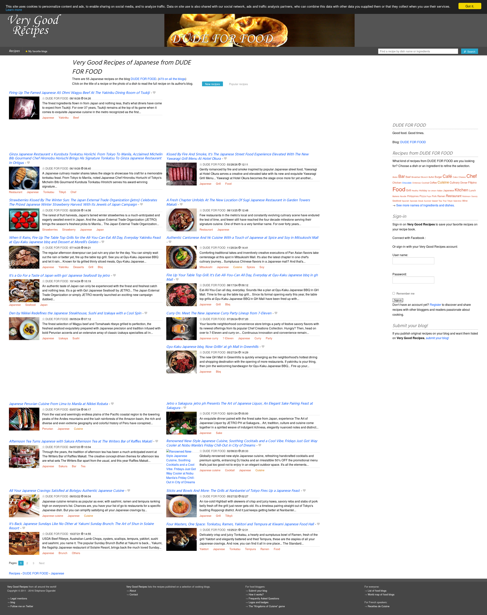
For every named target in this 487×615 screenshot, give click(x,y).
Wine (465, 200)
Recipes (14, 51)
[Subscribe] (43, 98)
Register (435, 304)
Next (42, 563)
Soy (261, 267)
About (133, 590)
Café (447, 176)
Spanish (405, 201)
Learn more (14, 9)
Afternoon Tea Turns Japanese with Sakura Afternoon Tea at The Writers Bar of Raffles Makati (80, 441)
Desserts (78, 267)
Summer (427, 201)
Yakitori (204, 549)
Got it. (470, 6)
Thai (444, 201)
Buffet (431, 176)
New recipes (212, 84)
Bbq (100, 267)
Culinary (455, 182)
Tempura (250, 549)
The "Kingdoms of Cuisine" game (267, 606)
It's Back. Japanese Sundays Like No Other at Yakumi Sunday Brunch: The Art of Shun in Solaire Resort (81, 526)
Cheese (462, 176)
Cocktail (230, 470)
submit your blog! (437, 338)
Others (76, 553)
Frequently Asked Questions (264, 598)
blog (12, 602)
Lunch (472, 190)
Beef (76, 117)
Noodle (403, 196)
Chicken (396, 182)
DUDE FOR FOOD (143, 79)
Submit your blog (258, 590)
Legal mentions (18, 598)
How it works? (256, 594)
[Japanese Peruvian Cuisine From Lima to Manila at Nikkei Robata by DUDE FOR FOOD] (24, 418)
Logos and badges (258, 602)
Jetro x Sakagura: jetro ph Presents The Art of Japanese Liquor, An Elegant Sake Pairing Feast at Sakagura (239, 406)
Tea (83, 466)
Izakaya (63, 338)
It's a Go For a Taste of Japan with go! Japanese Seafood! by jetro (59, 276)
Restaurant (15, 192)
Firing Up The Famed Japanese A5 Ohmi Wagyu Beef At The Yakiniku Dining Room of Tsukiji (79, 93)
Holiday (423, 190)
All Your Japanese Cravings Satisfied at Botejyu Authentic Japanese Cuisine (66, 491)
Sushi (75, 338)
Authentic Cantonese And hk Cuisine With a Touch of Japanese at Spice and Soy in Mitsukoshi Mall (242, 238)
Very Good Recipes (17, 586)
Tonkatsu (48, 192)
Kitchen (461, 189)
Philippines (413, 196)
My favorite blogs (37, 51)
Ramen (264, 549)
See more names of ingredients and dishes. (425, 205)
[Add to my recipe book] (154, 93)
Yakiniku (64, 117)
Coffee (433, 182)
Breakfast (415, 176)
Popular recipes (238, 84)
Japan (100, 229)
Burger (438, 177)
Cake (455, 176)
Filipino (472, 182)
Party (269, 338)
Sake (219, 433)
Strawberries (50, 229)
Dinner (463, 182)
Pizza (422, 196)
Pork (434, 196)
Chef (73, 192)
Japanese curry (209, 338)
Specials (413, 201)
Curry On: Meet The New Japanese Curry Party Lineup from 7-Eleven (218, 313)
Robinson (466, 196)
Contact (134, 594)
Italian (439, 190)
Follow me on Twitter (21, 606)
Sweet (435, 200)
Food (228, 183)
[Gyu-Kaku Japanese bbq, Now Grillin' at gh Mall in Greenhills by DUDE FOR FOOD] (181, 361)
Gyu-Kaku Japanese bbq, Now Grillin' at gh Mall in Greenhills (212, 347)
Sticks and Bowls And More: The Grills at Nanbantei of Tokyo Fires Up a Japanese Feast (233, 491)
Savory (474, 196)
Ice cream (432, 190)
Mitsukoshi (206, 267)
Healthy (415, 190)
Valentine (457, 201)
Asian (395, 176)
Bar (74, 466)
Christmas (416, 182)
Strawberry (69, 229)
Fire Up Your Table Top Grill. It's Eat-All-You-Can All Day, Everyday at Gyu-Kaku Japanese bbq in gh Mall (242, 277)
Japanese (48, 117)
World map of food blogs (381, 594)
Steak (420, 201)
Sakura (63, 466)
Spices (251, 267)
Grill (218, 183)
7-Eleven (228, 338)
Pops (429, 196)
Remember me (405, 293)
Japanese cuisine (210, 470)
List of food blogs (377, 590)
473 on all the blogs (172, 79)
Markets (395, 196)
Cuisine (237, 267)
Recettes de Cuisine (378, 606)
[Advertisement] (243, 121)
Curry (258, 338)
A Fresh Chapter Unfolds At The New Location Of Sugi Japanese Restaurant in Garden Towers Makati (238, 202)
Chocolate (406, 182)
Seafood (30, 305)
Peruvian (47, 428)
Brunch (63, 553)
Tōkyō (62, 192)
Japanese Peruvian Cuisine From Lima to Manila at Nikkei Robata (58, 404)
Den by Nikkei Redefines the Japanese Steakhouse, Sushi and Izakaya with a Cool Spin (75, 313)
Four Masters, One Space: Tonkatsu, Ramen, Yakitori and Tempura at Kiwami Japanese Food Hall (240, 524)
